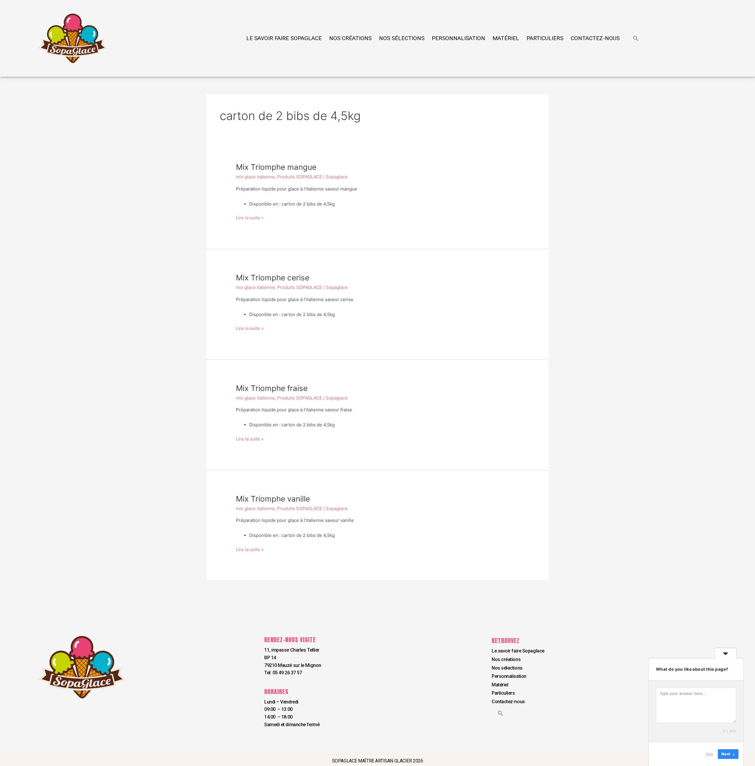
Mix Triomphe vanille (273, 498)
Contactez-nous (595, 38)
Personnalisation (458, 38)
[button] (636, 38)
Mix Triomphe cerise (272, 277)
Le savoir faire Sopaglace (284, 38)
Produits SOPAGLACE (299, 177)
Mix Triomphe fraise (272, 388)
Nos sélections (401, 38)
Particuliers (544, 38)
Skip (709, 754)
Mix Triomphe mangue (276, 167)
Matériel (506, 38)
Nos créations (350, 38)
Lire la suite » (250, 217)
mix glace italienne (255, 177)
